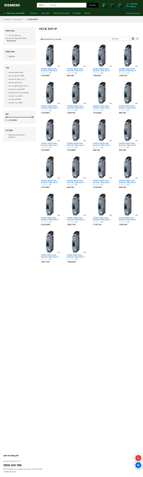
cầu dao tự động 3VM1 (16, 89)
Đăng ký (133, 6)
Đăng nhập (133, 4)
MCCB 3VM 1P (11, 41)
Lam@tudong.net (9, 472)
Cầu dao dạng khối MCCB (17, 38)
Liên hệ (87, 13)
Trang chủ (34, 13)
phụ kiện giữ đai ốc (15, 83)
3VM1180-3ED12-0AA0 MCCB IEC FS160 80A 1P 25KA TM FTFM (127, 70)
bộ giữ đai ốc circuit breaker (18, 93)
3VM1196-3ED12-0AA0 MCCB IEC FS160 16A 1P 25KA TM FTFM (75, 70)
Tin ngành (77, 13)
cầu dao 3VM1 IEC (14, 99)
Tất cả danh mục (14, 36)
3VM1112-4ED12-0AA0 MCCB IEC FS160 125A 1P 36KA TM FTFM (101, 219)
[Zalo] (138, 465)
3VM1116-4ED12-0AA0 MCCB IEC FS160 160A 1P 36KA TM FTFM (49, 219)
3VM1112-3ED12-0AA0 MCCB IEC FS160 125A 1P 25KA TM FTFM (49, 256)
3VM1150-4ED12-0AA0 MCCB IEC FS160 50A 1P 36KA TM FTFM (101, 107)
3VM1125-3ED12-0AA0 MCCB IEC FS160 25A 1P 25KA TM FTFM (75, 182)
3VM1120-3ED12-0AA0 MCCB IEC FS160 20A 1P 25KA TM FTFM (127, 182)
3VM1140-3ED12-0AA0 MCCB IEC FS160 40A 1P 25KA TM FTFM (101, 144)
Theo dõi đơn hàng (133, 13)
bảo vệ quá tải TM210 (16, 76)
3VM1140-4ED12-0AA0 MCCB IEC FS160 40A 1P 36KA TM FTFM (49, 144)
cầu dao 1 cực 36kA (15, 103)
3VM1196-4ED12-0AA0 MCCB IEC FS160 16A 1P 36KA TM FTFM (49, 70)
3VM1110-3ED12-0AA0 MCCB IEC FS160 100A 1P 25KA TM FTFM (127, 219)
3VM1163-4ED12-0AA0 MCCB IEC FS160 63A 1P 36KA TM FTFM (49, 107)
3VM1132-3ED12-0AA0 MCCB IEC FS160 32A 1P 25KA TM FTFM (127, 144)
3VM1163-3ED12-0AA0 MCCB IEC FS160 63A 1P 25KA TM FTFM (75, 107)
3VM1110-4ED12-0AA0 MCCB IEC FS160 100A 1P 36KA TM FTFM (75, 256)
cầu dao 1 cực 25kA (15, 96)
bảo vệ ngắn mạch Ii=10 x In (18, 86)
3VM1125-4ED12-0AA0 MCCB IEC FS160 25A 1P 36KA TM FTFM (49, 182)
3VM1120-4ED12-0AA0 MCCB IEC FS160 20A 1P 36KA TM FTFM (101, 182)
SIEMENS (11, 56)
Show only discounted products (16, 136)
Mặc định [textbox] (115, 39)
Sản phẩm (45, 13)
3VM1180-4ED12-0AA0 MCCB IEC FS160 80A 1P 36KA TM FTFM (101, 70)
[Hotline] (138, 458)
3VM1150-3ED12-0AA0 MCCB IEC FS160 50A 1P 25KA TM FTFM (127, 107)
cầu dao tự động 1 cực (16, 79)
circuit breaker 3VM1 (15, 72)
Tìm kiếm (92, 5)
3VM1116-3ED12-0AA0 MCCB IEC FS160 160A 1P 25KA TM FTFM (75, 219)
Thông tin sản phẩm (61, 13)
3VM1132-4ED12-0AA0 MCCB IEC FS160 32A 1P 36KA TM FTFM (75, 144)
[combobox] (120, 39)
